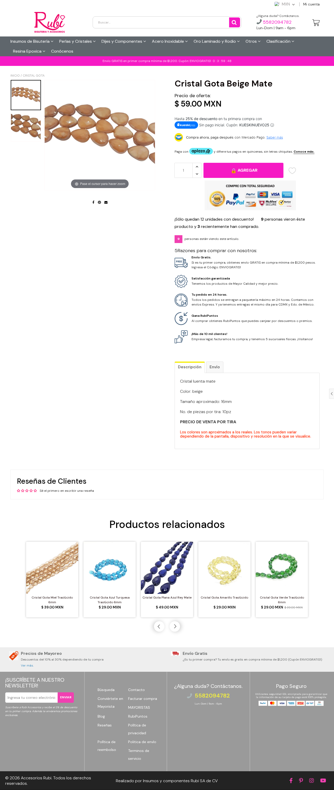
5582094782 (276, 22)
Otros (252, 41)
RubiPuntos (137, 716)
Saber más (274, 137)
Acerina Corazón (36, 778)
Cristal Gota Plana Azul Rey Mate (167, 597)
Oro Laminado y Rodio (215, 41)
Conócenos (62, 51)
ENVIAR (65, 697)
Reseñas (105, 725)
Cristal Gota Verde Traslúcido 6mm (282, 599)
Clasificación (278, 41)
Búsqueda (106, 689)
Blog (101, 716)
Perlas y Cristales (76, 41)
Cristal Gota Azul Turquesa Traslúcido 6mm (110, 599)
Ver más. (27, 665)
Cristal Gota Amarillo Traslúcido (224, 597)
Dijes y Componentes (122, 41)
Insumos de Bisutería (30, 41)
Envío (215, 367)
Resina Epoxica (28, 51)
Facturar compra (142, 698)
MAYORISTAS (139, 707)
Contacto (136, 689)
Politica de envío (142, 741)
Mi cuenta (311, 4)
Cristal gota (34, 75)
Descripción (189, 367)
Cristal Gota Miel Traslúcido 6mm (52, 599)
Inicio (15, 75)
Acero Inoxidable (168, 41)
